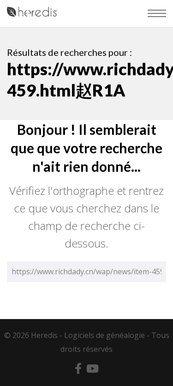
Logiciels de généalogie (104, 335)
